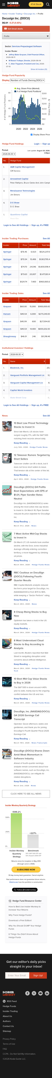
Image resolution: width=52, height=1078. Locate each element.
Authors (7, 1021)
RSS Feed (12, 1001)
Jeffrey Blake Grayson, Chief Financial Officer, (27, 54)
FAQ (5, 1048)
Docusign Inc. (30, 13)
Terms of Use (9, 1043)
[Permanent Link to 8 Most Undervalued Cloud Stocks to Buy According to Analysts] (7, 643)
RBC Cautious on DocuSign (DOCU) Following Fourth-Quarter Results (29, 576)
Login (37, 143)
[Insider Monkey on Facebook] (28, 993)
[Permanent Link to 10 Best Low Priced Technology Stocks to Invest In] (7, 426)
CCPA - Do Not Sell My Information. (19, 1053)
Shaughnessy (9, 336)
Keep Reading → (22, 443)
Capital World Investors (21, 390)
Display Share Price (41, 134)
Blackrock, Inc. (17, 367)
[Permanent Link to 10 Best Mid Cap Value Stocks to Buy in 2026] (7, 681)
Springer (7, 251)
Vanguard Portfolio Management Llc (27, 375)
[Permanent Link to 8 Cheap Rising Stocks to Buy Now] (7, 615)
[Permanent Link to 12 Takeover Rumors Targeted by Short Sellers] (7, 458)
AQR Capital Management (22, 166)
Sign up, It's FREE (40, 225)
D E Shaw (14, 202)
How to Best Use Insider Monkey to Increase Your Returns (25, 908)
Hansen (7, 313)
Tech (16, 671)
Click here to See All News (26, 793)
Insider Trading (15, 13)
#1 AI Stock (36, 4)
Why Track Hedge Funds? (20, 915)
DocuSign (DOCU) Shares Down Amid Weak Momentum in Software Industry (32, 754)
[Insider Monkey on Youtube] (41, 993)
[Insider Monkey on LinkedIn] (47, 993)
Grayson (7, 306)
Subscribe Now (26, 869)
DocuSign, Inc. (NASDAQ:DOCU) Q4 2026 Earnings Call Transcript (32, 715)
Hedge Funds (36, 447)
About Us (7, 1016)
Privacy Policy (9, 1038)
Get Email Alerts (15, 28)
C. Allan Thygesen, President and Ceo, (24, 63)
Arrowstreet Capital (19, 178)
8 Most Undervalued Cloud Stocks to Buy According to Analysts (29, 644)
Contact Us (8, 1026)
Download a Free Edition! (20, 920)
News (45, 447)
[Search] (48, 4)
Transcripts (42, 743)
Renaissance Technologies (22, 190)
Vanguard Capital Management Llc (26, 382)
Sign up (46, 143)
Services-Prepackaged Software (27, 46)
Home (4, 13)
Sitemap (7, 1031)
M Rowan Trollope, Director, (20, 60)
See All (46, 238)
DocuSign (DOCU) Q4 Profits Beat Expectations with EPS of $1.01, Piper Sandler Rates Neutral (31, 492)
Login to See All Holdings (16, 225)
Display (5, 80)
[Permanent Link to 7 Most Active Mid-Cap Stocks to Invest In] (7, 536)
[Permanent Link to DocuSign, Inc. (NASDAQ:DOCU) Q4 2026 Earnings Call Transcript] (7, 714)
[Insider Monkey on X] (35, 993)
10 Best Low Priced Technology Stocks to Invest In (31, 425)
